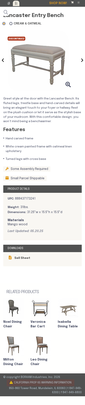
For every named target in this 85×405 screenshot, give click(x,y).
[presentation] (3, 61)
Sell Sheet (22, 258)
